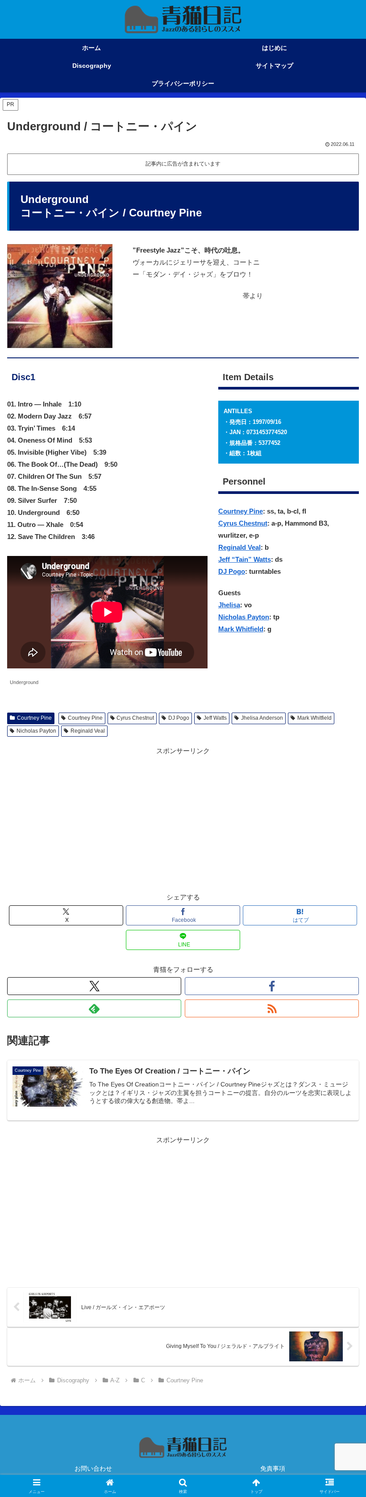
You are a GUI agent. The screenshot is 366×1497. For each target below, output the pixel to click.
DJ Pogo (231, 571)
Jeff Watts (215, 718)
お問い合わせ (93, 1468)
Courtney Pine (240, 511)
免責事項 (272, 1468)
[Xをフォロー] (94, 986)
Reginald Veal (239, 547)
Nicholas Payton (243, 617)
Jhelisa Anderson (262, 718)
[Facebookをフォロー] (272, 986)
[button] (338, 1197)
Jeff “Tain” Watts (244, 559)
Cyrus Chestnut (242, 523)
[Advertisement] (183, 819)
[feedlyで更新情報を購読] (94, 1008)
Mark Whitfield (240, 629)
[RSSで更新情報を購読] (272, 1008)
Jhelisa (229, 605)
